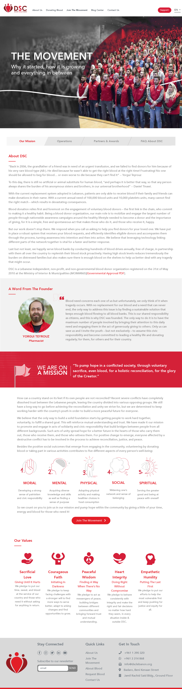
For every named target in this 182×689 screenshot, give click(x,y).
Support (164, 10)
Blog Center (97, 10)
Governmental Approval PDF (105, 273)
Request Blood (95, 674)
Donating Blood (54, 10)
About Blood (93, 668)
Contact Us (113, 10)
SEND (72, 668)
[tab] (27, 141)
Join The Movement (89, 520)
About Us (37, 10)
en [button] (176, 10)
